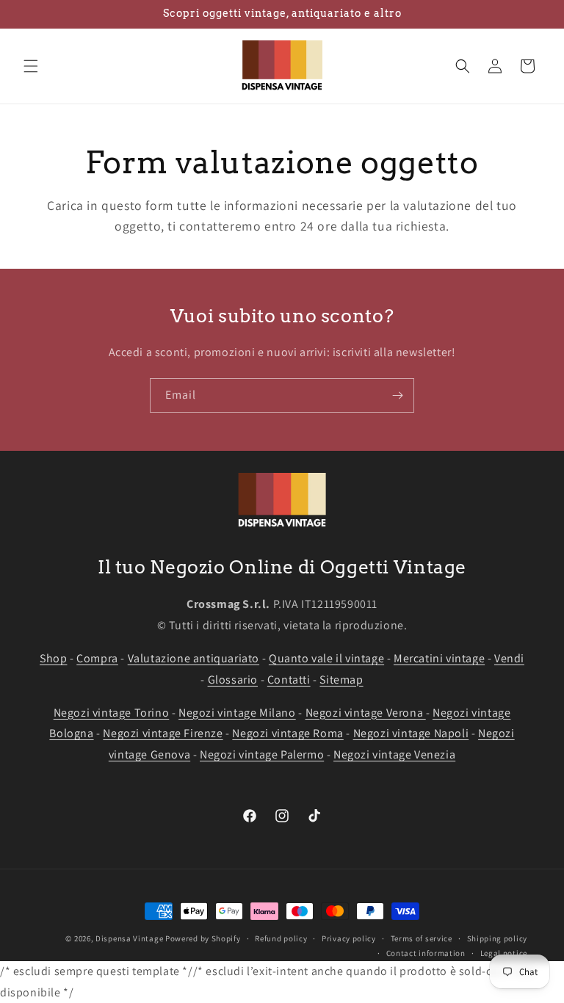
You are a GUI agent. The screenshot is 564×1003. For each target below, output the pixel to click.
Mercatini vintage (439, 658)
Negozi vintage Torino (112, 712)
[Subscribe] (397, 395)
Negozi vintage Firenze (163, 733)
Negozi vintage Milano (237, 712)
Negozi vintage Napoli (411, 733)
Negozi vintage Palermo (262, 754)
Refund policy (281, 938)
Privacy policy (349, 938)
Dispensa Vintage (129, 938)
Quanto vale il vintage (326, 658)
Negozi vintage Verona (366, 712)
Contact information (426, 953)
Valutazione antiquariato (193, 658)
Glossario (233, 679)
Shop (53, 658)
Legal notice (503, 953)
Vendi (509, 658)
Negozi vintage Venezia (394, 754)
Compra (97, 658)
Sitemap (341, 679)
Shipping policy (497, 938)
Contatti (289, 679)
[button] (31, 66)
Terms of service (421, 938)
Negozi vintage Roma (287, 733)
